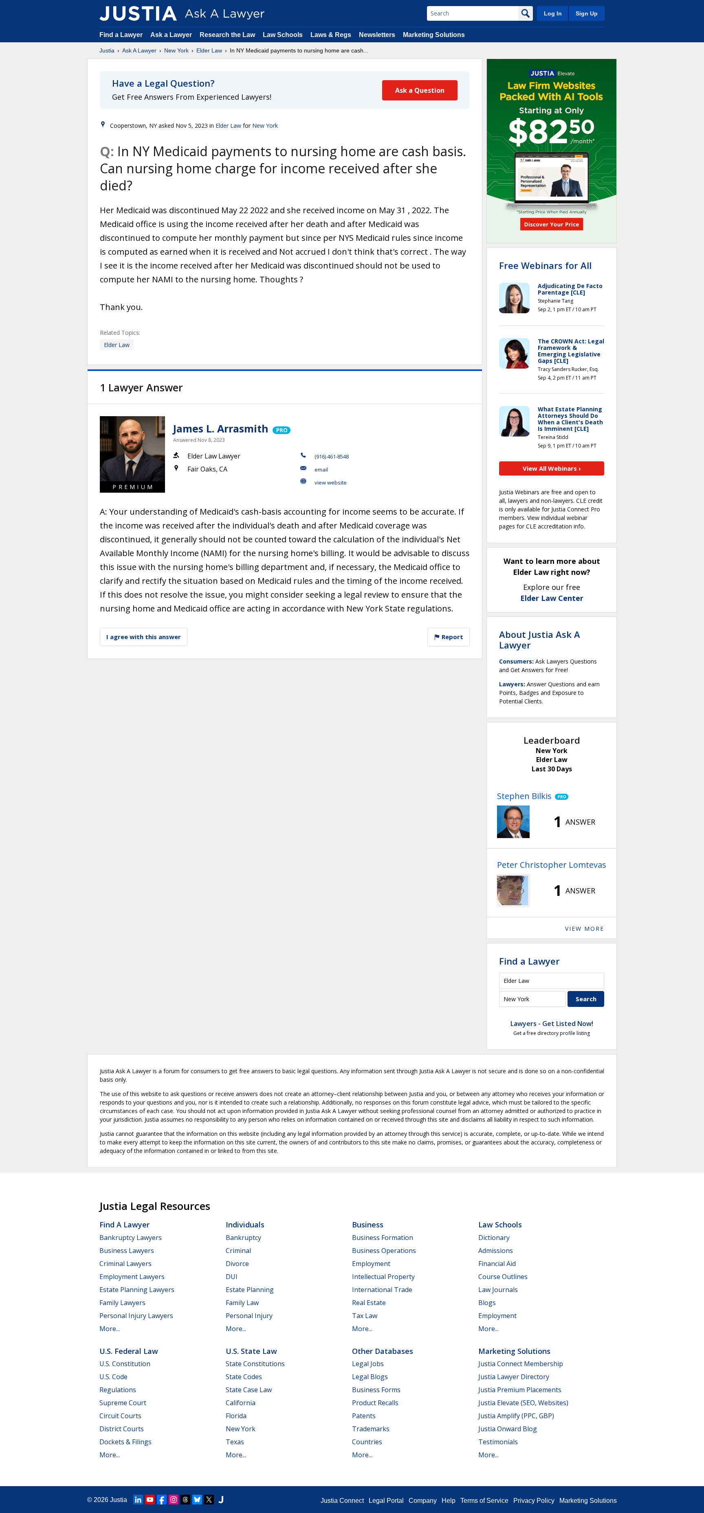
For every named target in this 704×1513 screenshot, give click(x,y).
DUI (232, 1276)
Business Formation (382, 1237)
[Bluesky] (197, 1499)
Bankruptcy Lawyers (130, 1237)
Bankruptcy (243, 1237)
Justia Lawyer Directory (513, 1376)
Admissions (495, 1250)
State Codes (244, 1376)
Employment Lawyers (132, 1276)
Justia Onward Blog (507, 1428)
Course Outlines (503, 1276)
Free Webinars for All (545, 265)
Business (367, 1224)
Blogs (487, 1302)
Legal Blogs (370, 1376)
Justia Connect (342, 1500)
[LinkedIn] (138, 1499)
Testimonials (498, 1441)
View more (584, 928)
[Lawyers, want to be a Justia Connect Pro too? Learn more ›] (280, 428)
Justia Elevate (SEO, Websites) (523, 1402)
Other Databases (382, 1351)
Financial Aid (497, 1263)
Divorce (237, 1263)
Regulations (117, 1389)
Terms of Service (484, 1500)
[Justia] (138, 13)
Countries (367, 1441)
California (240, 1402)
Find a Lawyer (121, 34)
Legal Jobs (368, 1363)
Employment (371, 1263)
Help (448, 1500)
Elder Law (209, 50)
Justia (106, 50)
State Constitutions (255, 1363)
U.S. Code (113, 1376)
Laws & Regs (330, 34)
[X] (209, 1499)
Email (321, 469)
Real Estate (369, 1302)
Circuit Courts (120, 1415)
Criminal (238, 1250)
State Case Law (249, 1389)
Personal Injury (249, 1315)
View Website (331, 482)
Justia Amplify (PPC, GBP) (516, 1415)
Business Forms (376, 1389)
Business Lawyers (126, 1250)
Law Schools (283, 34)
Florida (236, 1415)
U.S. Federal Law (128, 1351)
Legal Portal (386, 1500)
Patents (364, 1415)
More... (109, 1328)
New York (176, 50)
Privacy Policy (533, 1500)
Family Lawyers (122, 1302)
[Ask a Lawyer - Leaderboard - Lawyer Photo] (513, 822)
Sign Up (587, 13)
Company (423, 1500)
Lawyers (511, 684)
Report (451, 637)
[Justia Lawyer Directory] (221, 1499)
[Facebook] (162, 1499)
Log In (553, 13)
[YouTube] (150, 1499)
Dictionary (494, 1237)
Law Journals (498, 1289)
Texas (235, 1441)
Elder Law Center (551, 598)
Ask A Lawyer (139, 50)
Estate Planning (250, 1289)
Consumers (515, 661)
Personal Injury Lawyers (136, 1315)
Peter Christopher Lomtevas (551, 864)
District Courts (121, 1428)
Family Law (242, 1302)
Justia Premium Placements (519, 1389)
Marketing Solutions (434, 34)
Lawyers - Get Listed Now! (551, 1023)
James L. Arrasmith (220, 428)
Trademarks (370, 1428)
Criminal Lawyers (125, 1263)
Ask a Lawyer (172, 34)
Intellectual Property (383, 1276)
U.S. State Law (251, 1351)
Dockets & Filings (125, 1441)
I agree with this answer (143, 637)
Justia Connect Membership (520, 1363)
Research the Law (227, 34)
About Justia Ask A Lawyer (539, 639)
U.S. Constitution (124, 1363)
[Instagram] (173, 1499)
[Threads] (185, 1499)
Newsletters (377, 34)
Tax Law (364, 1315)
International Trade (382, 1289)
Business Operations (384, 1250)
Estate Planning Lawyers (136, 1289)
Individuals (245, 1224)
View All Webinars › (552, 468)
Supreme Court (122, 1402)
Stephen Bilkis (524, 795)
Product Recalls (375, 1402)
